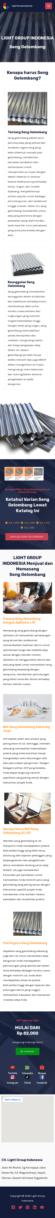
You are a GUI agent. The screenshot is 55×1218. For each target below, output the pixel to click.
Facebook (42, 1083)
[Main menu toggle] (48, 6)
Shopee (42, 1073)
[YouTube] (42, 1207)
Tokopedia (27, 1073)
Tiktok (27, 1083)
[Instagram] (27, 1207)
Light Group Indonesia (22, 6)
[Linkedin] (35, 1207)
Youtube (12, 1073)
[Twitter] (20, 1207)
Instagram (12, 1083)
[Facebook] (13, 1207)
